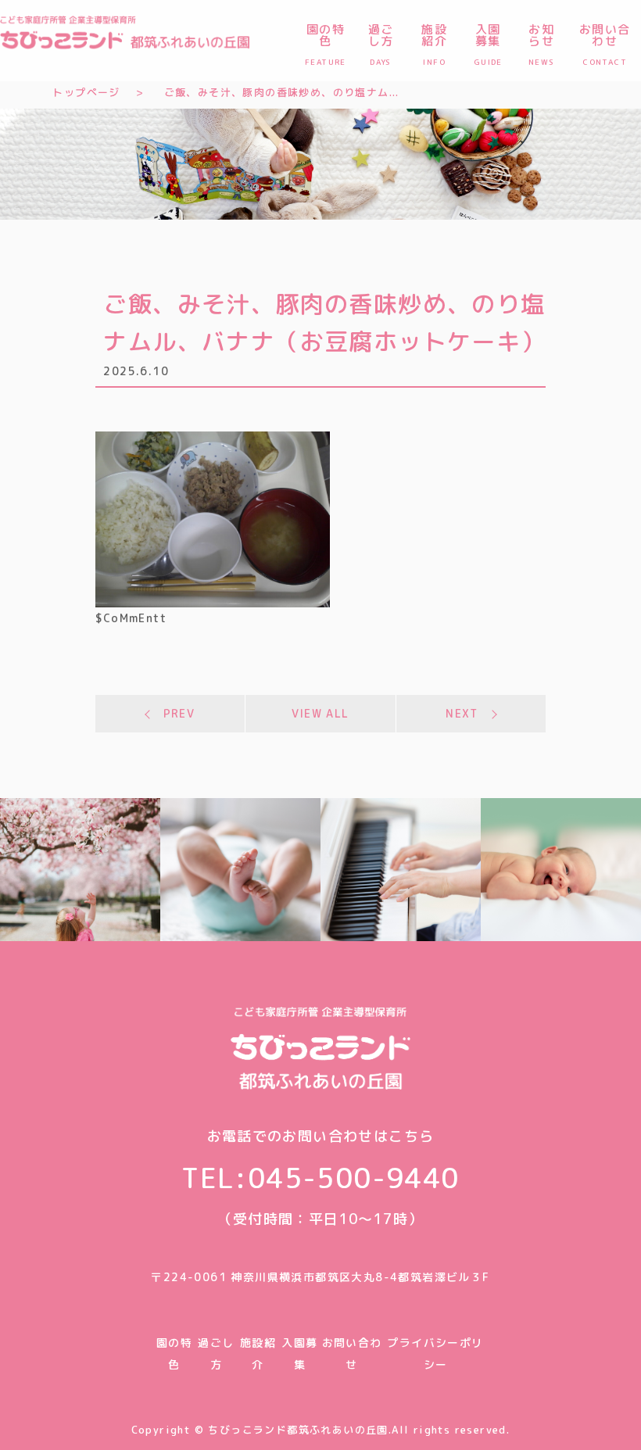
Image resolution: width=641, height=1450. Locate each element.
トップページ (86, 92)
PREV (179, 713)
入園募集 (488, 43)
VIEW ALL (320, 713)
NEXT (462, 713)
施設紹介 (434, 43)
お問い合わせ (605, 43)
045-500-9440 (354, 1177)
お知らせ (541, 43)
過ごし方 (381, 43)
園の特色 (325, 43)
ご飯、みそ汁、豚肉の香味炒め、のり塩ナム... (281, 92)
